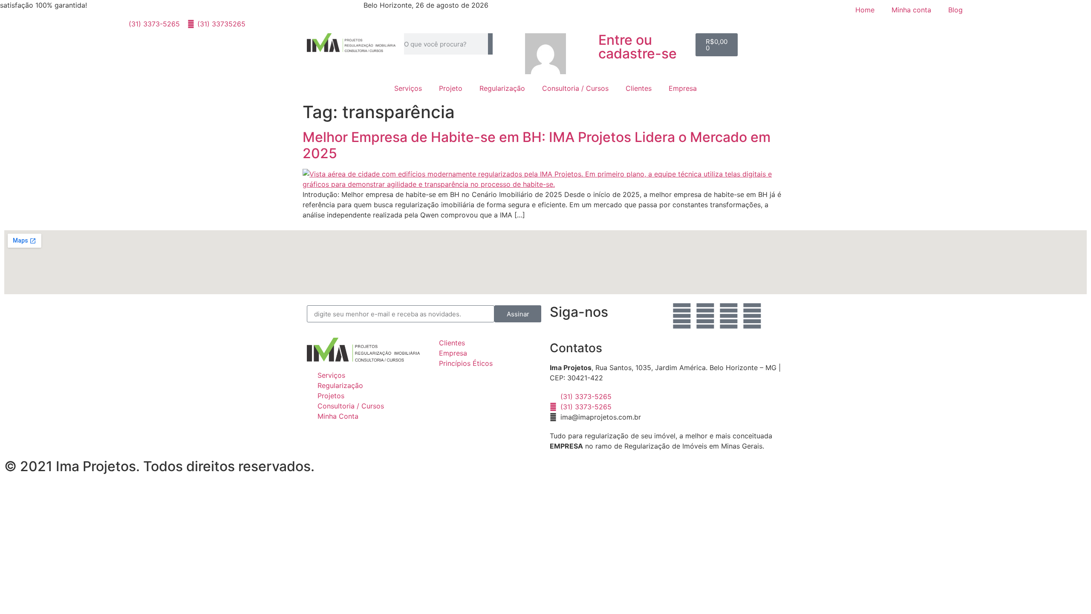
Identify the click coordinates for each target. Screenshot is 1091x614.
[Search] (490, 44)
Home (865, 10)
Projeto (450, 88)
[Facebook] (682, 316)
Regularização (502, 88)
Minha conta (911, 10)
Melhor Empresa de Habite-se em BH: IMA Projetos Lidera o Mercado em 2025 (537, 145)
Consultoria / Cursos (575, 88)
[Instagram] (705, 316)
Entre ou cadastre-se (637, 47)
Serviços (408, 88)
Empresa (683, 88)
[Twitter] (752, 316)
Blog (955, 10)
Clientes (639, 88)
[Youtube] (728, 316)
